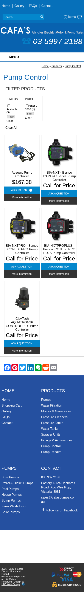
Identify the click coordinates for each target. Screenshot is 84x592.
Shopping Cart (12, 405)
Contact (46, 6)
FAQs (33, 6)
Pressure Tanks (52, 423)
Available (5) (11, 111)
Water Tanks (50, 428)
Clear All (11, 127)
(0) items (70, 16)
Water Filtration (51, 405)
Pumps (46, 399)
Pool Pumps (10, 489)
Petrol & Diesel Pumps (17, 483)
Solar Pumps (11, 512)
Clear (9, 120)
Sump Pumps (11, 500)
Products (56, 66)
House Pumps (12, 494)
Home (6, 6)
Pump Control (73, 66)
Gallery (19, 6)
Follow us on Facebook (61, 510)
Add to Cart (21, 190)
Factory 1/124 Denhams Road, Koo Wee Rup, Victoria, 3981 (58, 487)
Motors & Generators (56, 411)
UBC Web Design (11, 584)
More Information (22, 197)
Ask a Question (59, 193)
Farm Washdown (13, 506)
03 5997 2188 (57, 41)
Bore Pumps (10, 477)
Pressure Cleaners (54, 417)
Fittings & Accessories (57, 440)
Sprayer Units (51, 434)
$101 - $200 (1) (31, 108)
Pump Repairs (51, 452)
